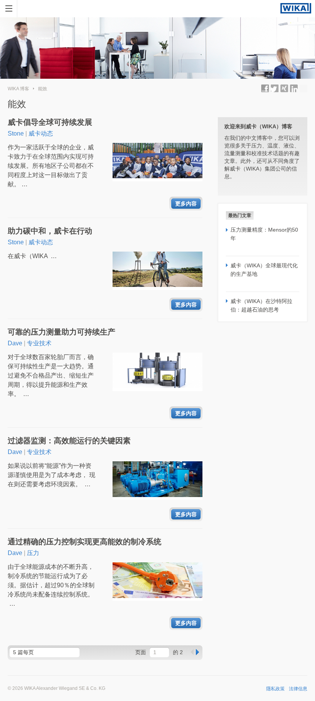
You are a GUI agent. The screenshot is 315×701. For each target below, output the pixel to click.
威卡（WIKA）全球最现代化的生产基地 (264, 269)
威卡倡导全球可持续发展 (50, 122)
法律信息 (298, 688)
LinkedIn (294, 88)
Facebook (265, 88)
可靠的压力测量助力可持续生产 (61, 332)
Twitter (275, 88)
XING (284, 88)
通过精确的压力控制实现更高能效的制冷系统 (84, 541)
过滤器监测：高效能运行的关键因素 (69, 440)
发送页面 (303, 88)
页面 (140, 652)
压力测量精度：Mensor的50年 (264, 234)
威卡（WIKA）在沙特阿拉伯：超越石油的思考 (261, 305)
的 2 (178, 652)
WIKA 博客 (18, 88)
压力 (33, 553)
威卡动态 (40, 133)
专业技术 (39, 343)
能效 (42, 88)
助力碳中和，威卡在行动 (50, 231)
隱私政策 (275, 688)
